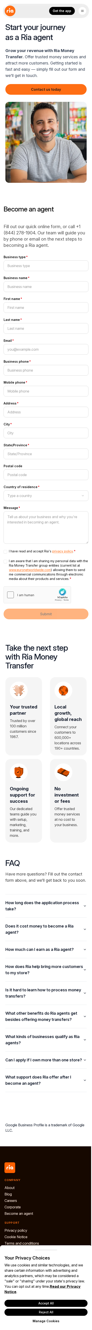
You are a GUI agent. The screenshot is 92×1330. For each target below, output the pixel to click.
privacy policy (62, 551)
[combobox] (46, 495)
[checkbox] (5, 551)
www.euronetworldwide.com (30, 570)
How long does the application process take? (42, 924)
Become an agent (18, 1238)
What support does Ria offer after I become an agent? (38, 1105)
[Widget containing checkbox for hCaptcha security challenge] (37, 594)
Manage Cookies (44, 1321)
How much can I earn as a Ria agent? (39, 968)
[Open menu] (82, 11)
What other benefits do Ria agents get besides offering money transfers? (41, 1035)
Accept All (44, 1303)
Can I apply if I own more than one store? (37, 1081)
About (9, 1213)
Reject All (44, 1312)
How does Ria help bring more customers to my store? (33, 988)
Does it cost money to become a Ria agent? (39, 948)
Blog (8, 1219)
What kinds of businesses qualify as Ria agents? (42, 1058)
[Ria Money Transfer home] (10, 11)
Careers (10, 1225)
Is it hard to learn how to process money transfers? (36, 1011)
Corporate (12, 1232)
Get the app (62, 11)
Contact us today (46, 89)
